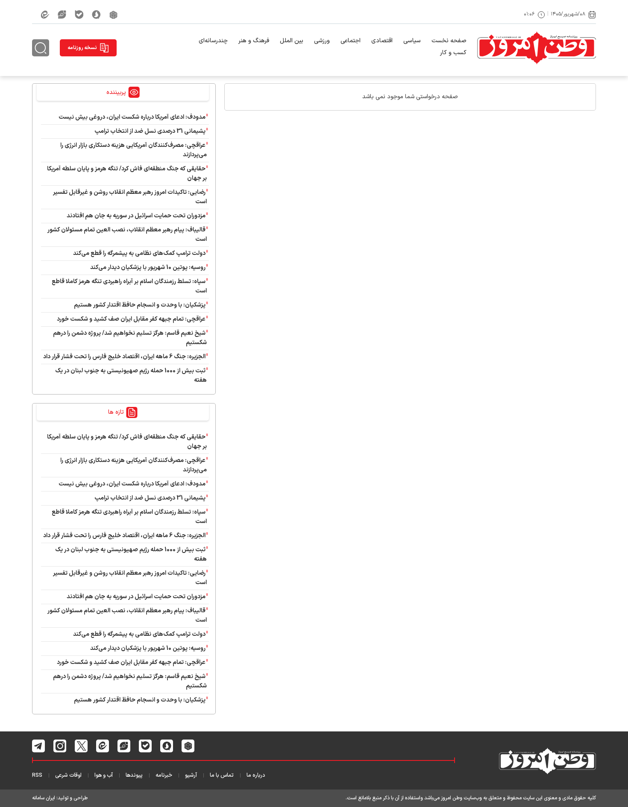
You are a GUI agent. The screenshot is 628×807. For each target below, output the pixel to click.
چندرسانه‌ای (213, 40)
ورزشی (322, 40)
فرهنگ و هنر (253, 40)
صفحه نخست (449, 40)
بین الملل (291, 40)
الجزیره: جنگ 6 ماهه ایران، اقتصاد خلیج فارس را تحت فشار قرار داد (124, 356)
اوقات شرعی (68, 775)
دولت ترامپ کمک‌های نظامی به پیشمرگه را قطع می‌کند (139, 253)
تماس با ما (222, 775)
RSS (37, 775)
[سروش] (96, 14)
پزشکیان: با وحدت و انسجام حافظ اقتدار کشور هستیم (139, 305)
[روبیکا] (113, 14)
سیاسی (412, 40)
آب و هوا (103, 775)
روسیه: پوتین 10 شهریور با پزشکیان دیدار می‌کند (147, 267)
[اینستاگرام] (60, 746)
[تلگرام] (39, 746)
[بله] (79, 14)
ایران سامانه (43, 798)
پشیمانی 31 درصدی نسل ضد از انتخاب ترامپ (149, 131)
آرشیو (191, 775)
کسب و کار (453, 52)
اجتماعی (350, 40)
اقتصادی (382, 40)
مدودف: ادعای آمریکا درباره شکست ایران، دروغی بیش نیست (132, 117)
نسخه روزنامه (82, 48)
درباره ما (256, 775)
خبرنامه (164, 775)
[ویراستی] (62, 14)
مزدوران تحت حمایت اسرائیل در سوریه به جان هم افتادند (136, 215)
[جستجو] (40, 47)
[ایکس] (81, 746)
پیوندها (134, 775)
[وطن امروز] (536, 47)
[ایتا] (45, 14)
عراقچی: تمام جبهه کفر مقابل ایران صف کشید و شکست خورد (131, 319)
